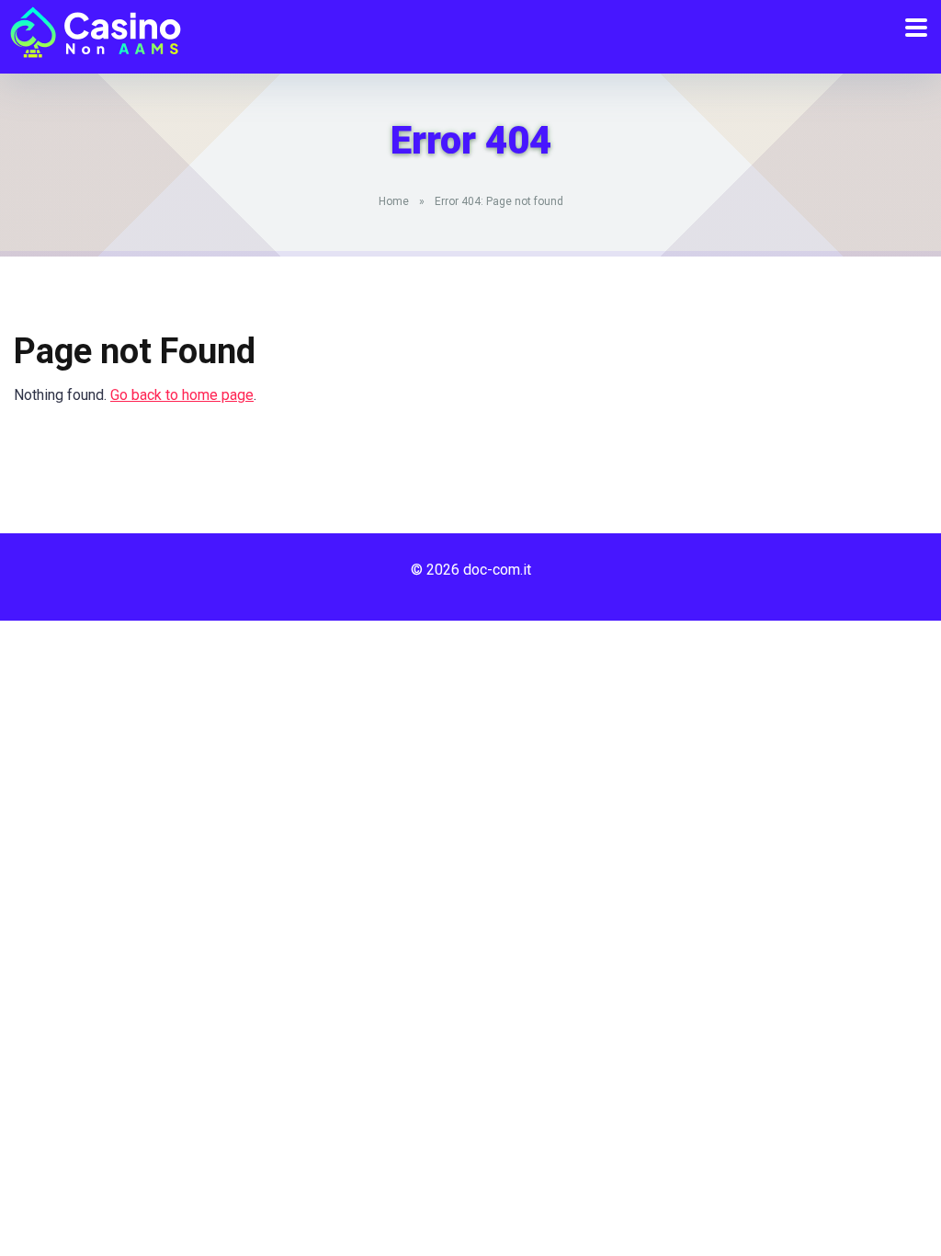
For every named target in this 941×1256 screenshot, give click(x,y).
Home (394, 201)
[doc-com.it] (91, 30)
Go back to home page (182, 395)
